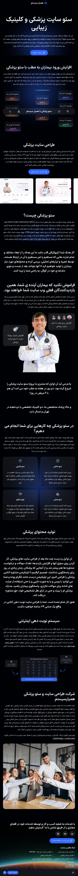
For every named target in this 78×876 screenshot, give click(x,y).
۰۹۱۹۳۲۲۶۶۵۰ (58, 738)
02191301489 (70, 738)
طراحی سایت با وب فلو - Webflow (40, 852)
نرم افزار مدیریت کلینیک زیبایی (41, 859)
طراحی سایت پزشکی (67, 855)
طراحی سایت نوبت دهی (65, 852)
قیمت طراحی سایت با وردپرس (63, 859)
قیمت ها (70, 862)
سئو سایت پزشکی (45, 855)
